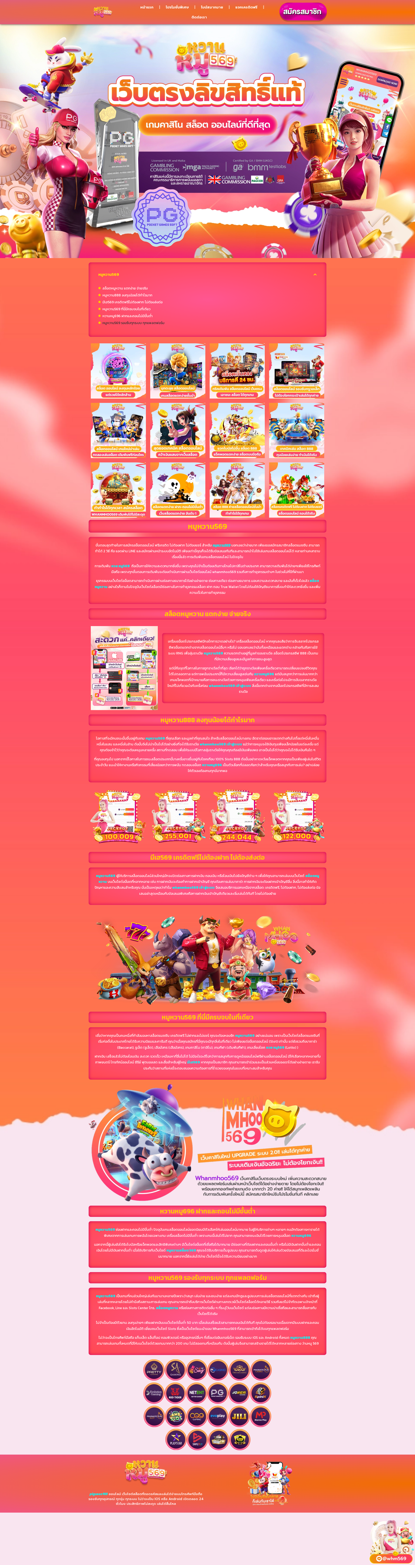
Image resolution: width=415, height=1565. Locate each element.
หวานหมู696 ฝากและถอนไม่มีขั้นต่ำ (127, 315)
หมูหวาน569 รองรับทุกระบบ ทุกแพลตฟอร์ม (133, 322)
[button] (315, 274)
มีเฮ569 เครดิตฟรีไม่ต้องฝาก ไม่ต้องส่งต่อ (132, 302)
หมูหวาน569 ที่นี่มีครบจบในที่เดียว (126, 309)
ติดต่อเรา (199, 17)
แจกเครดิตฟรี (246, 7)
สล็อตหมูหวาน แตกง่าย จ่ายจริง (125, 288)
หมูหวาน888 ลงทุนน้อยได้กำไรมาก (127, 295)
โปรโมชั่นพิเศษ (177, 7)
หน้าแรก (146, 7)
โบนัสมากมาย (212, 7)
